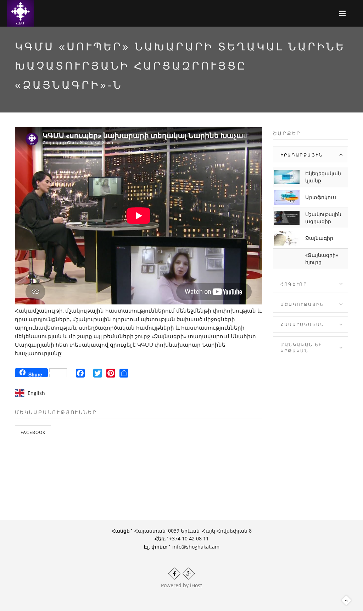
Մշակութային (302, 304)
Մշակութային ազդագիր (323, 218)
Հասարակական (302, 324)
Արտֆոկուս (320, 197)
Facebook (33, 432)
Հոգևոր (293, 284)
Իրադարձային (301, 155)
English (36, 393)
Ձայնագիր (319, 238)
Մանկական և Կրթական (301, 348)
